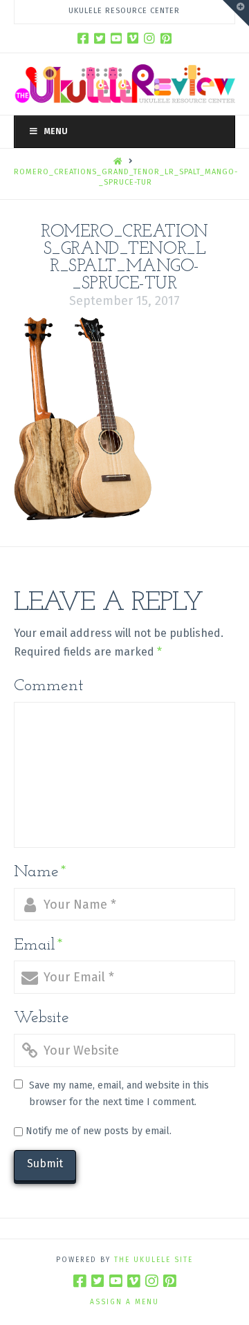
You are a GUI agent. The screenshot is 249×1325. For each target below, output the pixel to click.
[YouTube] (116, 38)
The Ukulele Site (153, 1260)
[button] (236, 13)
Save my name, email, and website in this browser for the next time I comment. (119, 1094)
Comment (49, 686)
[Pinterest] (166, 38)
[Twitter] (99, 38)
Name (40, 872)
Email (38, 945)
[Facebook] (83, 38)
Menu (56, 131)
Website (41, 1018)
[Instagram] (149, 38)
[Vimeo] (132, 38)
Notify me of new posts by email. (99, 1131)
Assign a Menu (124, 1302)
